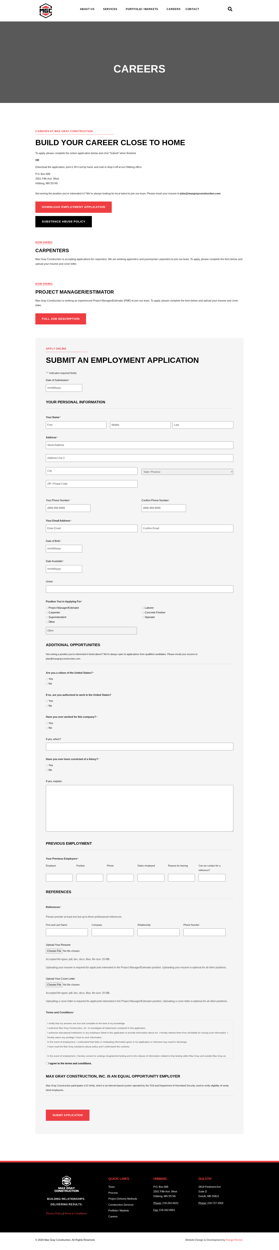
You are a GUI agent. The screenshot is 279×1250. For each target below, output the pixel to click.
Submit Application (67, 1115)
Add (227, 878)
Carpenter (54, 612)
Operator (150, 617)
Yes (51, 679)
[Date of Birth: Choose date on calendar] (85, 548)
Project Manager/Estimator (64, 607)
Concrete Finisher (155, 612)
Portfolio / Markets (142, 9)
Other (52, 621)
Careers (174, 9)
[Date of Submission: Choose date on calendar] (85, 387)
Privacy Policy (54, 1213)
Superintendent (57, 617)
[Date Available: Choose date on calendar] (85, 568)
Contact (192, 9)
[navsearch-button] (230, 10)
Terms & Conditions (75, 1213)
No (50, 683)
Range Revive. (235, 1240)
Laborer (149, 607)
